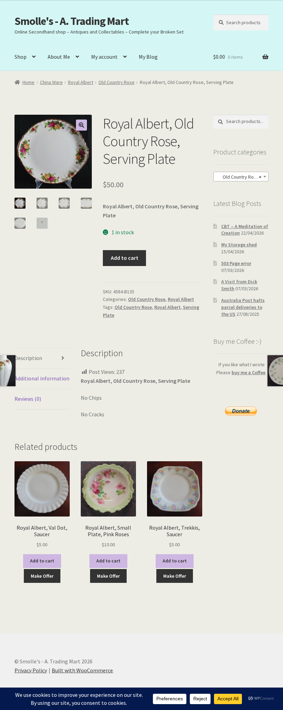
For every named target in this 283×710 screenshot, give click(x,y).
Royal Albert (80, 82)
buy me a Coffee (248, 372)
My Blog (148, 56)
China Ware (51, 82)
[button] (81, 125)
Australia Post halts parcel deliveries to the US (243, 307)
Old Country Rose (116, 82)
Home (28, 82)
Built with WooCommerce (82, 670)
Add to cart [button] (42, 561)
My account (104, 56)
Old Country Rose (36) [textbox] (242, 177)
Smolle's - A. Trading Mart (71, 21)
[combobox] (241, 176)
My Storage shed (239, 245)
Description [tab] (28, 357)
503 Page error (236, 263)
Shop (20, 56)
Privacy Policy (30, 670)
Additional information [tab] (41, 378)
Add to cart (124, 257)
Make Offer (42, 576)
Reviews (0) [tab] (27, 398)
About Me (59, 56)
